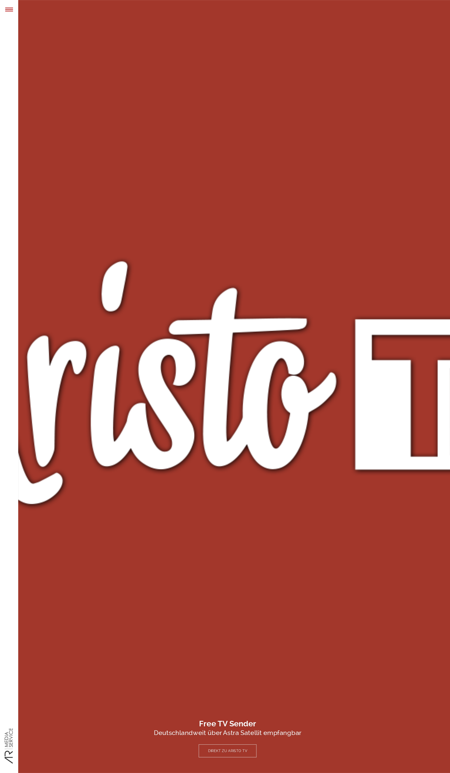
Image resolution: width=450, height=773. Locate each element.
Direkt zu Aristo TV (227, 751)
